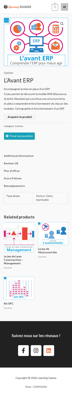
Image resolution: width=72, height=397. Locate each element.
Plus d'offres (12, 170)
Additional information (19, 155)
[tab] (36, 155)
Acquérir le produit (20, 116)
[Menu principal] (64, 7)
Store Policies (13, 178)
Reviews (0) (11, 163)
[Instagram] (36, 350)
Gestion (8, 72)
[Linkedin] (48, 350)
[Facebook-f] (23, 350)
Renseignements (14, 185)
